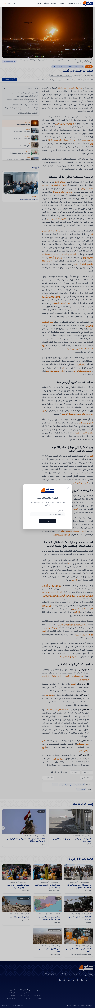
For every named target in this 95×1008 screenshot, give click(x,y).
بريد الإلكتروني (61, 510)
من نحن (38, 3)
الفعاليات (54, 3)
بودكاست (62, 3)
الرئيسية (78, 3)
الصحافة (47, 3)
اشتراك (49, 521)
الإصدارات (71, 3)
